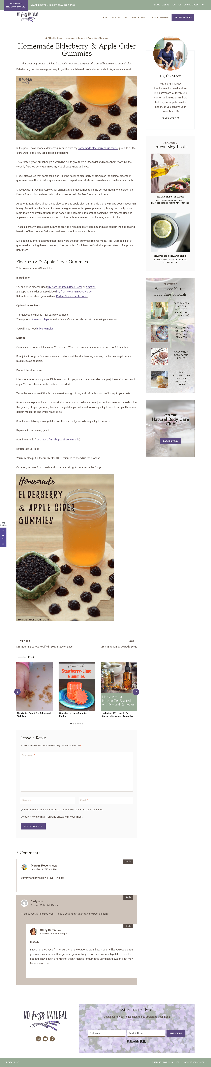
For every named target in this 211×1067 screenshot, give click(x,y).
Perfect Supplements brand (71, 296)
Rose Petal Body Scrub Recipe (181, 355)
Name (26, 800)
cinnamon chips (40, 319)
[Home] (46, 38)
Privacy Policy (12, 1062)
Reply (128, 861)
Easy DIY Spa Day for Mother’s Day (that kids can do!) (181, 309)
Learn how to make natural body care (53, 5)
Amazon (90, 286)
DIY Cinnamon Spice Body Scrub (118, 644)
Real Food (179, 197)
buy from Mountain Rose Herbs (64, 286)
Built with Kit (136, 1041)
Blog (105, 17)
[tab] (71, 723)
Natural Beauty (140, 17)
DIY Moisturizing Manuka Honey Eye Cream (181, 378)
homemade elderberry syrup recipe (98, 148)
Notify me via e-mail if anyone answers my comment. (53, 816)
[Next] (136, 692)
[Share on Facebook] (3, 531)
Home (157, 5)
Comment (28, 755)
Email (84, 800)
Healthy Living (119, 17)
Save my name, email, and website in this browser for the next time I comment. (63, 809)
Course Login (191, 5)
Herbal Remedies (160, 17)
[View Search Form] (203, 5)
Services (176, 5)
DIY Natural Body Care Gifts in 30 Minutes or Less (44, 644)
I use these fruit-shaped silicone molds (57, 439)
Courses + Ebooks (182, 17)
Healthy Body (161, 256)
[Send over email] (3, 543)
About (165, 5)
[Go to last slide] (17, 692)
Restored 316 (201, 1062)
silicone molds (45, 328)
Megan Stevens (41, 865)
